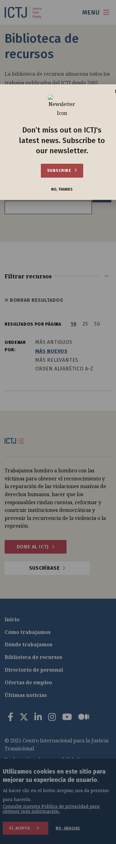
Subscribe (59, 170)
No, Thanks (62, 190)
